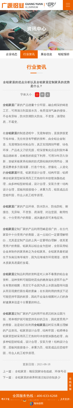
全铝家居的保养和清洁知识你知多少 (37, 377)
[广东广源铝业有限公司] (29, 5)
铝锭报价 (64, 54)
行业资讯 (29, 54)
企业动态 (11, 54)
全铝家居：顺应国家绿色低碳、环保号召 (40, 371)
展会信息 (46, 54)
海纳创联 (38, 403)
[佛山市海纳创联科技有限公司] (31, 403)
